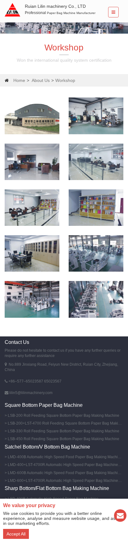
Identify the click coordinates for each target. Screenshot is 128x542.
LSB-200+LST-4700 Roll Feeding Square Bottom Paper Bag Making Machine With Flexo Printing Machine (65, 423)
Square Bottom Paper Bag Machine (44, 405)
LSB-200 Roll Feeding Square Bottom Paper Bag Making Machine (63, 415)
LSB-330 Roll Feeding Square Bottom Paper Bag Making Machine (63, 431)
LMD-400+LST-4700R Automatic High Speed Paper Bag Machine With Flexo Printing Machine (65, 465)
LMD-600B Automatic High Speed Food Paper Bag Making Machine (65, 473)
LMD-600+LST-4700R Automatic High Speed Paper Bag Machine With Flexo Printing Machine (65, 480)
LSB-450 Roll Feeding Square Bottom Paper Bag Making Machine (63, 439)
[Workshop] (32, 115)
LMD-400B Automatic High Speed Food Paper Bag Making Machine (65, 457)
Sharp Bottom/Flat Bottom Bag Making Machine (57, 488)
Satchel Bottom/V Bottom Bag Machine (47, 446)
